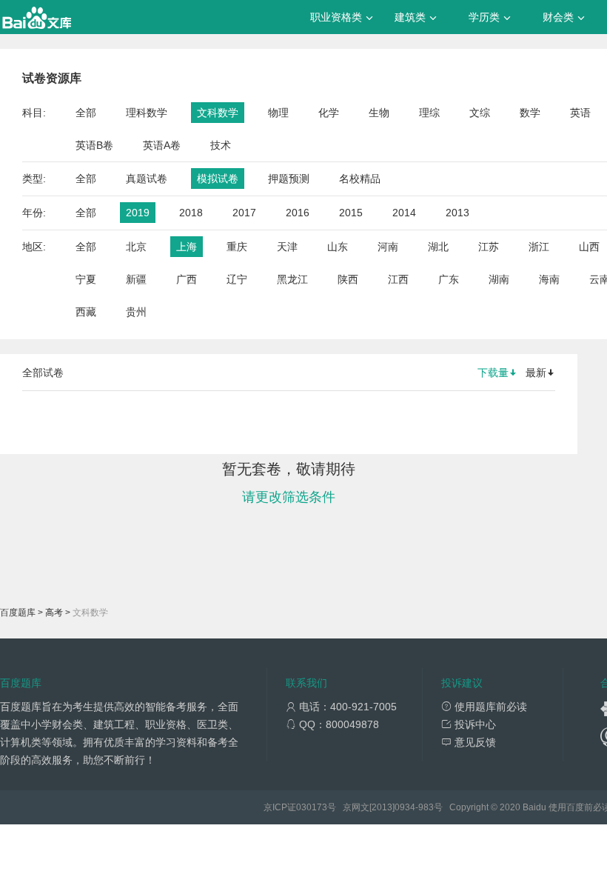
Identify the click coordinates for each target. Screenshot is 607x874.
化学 (328, 113)
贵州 (136, 312)
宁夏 (86, 279)
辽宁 (237, 279)
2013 (457, 212)
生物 (379, 113)
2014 (404, 212)
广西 (186, 279)
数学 (530, 113)
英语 (580, 113)
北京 (136, 247)
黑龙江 (292, 279)
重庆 (237, 247)
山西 (589, 247)
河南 (388, 247)
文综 (479, 113)
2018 (191, 212)
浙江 (539, 247)
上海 (186, 247)
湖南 (499, 279)
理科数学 (146, 113)
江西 (398, 279)
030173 (311, 807)
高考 (54, 612)
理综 (429, 113)
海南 (549, 279)
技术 (220, 145)
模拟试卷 (217, 178)
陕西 (348, 279)
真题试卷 (146, 178)
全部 (86, 113)
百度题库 (18, 612)
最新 (536, 372)
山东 (337, 247)
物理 (278, 113)
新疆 (136, 279)
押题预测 (288, 178)
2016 (297, 212)
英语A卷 (162, 145)
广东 (448, 279)
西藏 (86, 312)
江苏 (488, 247)
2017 (244, 212)
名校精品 (359, 178)
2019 (138, 212)
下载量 (493, 372)
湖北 (438, 247)
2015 (351, 212)
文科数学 (217, 113)
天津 (287, 247)
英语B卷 (94, 145)
